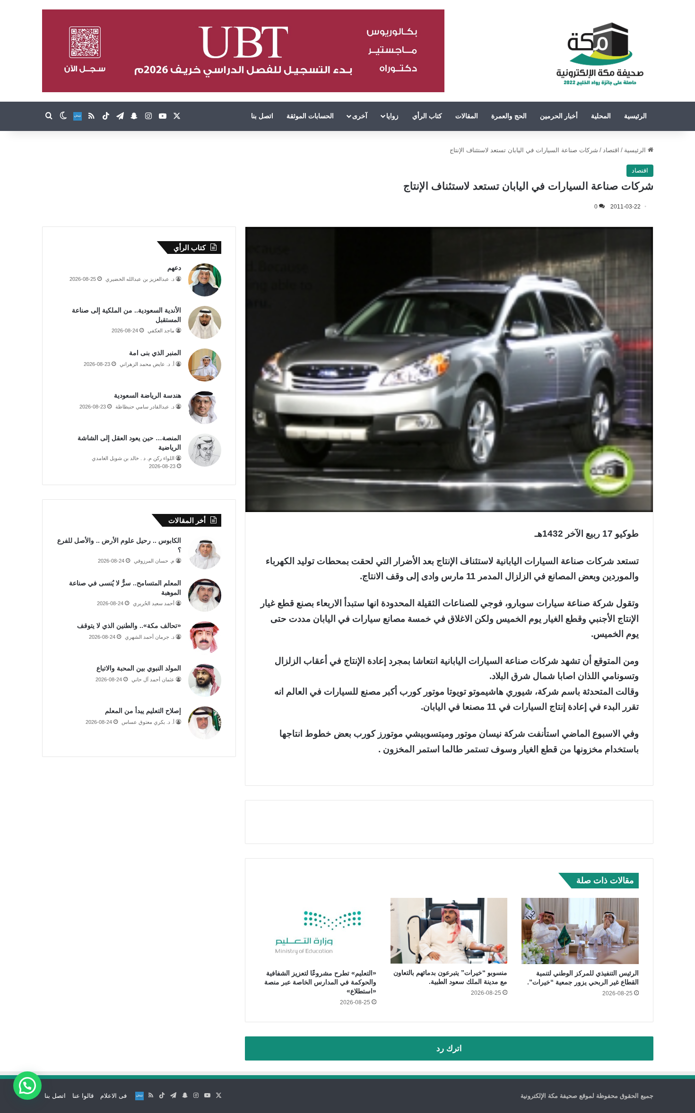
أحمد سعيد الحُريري (153, 603)
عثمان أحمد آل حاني (152, 679)
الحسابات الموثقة (310, 116)
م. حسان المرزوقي (154, 561)
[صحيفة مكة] (600, 54)
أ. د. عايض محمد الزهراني (147, 364)
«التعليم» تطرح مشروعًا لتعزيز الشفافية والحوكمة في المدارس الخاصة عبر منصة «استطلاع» (320, 982)
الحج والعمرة (509, 116)
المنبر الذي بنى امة (155, 353)
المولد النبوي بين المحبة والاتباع (138, 668)
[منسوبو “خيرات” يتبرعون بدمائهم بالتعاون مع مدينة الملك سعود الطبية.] (449, 931)
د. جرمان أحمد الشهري (149, 637)
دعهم (174, 267)
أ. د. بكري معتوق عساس (148, 722)
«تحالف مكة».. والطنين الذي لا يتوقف (129, 625)
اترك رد (449, 1048)
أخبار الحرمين (559, 116)
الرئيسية (635, 116)
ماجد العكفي (161, 330)
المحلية (601, 116)
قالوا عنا (83, 1095)
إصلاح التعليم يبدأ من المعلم (143, 710)
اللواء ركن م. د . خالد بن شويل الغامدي (133, 458)
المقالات (466, 116)
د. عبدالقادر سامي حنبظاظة (144, 406)
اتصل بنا (262, 116)
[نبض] (77, 116)
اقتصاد (611, 150)
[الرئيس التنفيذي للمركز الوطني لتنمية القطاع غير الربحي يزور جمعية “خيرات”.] (579, 931)
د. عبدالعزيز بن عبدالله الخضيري (139, 279)
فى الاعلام (113, 1095)
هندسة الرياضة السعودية (147, 395)
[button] (27, 1085)
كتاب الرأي (427, 116)
